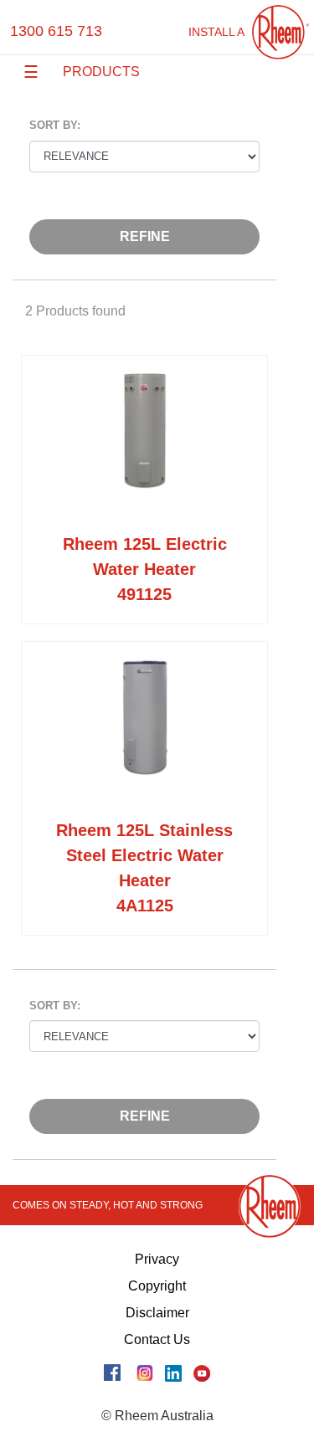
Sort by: (54, 125)
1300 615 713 (56, 31)
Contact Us (157, 1339)
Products (101, 71)
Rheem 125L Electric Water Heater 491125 (145, 569)
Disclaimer (157, 1313)
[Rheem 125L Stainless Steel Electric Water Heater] (144, 734)
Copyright (157, 1286)
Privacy (157, 1259)
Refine (145, 236)
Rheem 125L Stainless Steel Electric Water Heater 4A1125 (144, 868)
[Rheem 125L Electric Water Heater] (144, 447)
